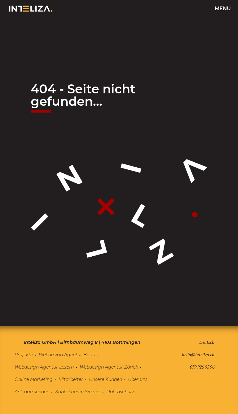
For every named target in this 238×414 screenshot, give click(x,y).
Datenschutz (120, 392)
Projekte (24, 354)
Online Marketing (34, 379)
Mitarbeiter (71, 379)
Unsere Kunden (105, 379)
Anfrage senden (32, 392)
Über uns (138, 379)
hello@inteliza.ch (198, 354)
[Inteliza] (31, 8)
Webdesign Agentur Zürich (109, 367)
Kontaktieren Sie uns (77, 392)
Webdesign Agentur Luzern (44, 367)
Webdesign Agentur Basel (67, 354)
